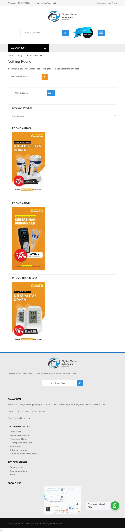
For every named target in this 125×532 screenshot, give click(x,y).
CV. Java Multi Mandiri (31, 523)
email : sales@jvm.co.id (45, 3)
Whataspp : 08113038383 (19, 3)
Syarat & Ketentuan (51, 373)
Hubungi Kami (69, 373)
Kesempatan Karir (18, 471)
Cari (49, 93)
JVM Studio (15, 446)
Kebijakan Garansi (31, 373)
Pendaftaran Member (20, 435)
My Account (15, 431)
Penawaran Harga (18, 439)
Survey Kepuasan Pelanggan (24, 453)
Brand (12, 474)
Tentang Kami (14, 373)
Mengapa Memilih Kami (21, 442)
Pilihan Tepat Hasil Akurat (106, 3)
